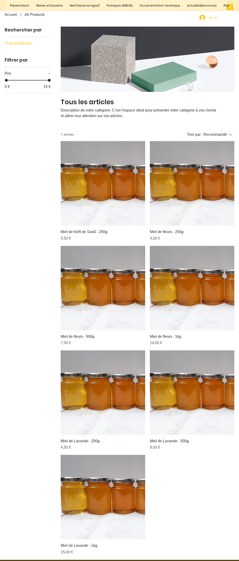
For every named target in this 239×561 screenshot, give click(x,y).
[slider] (6, 80)
